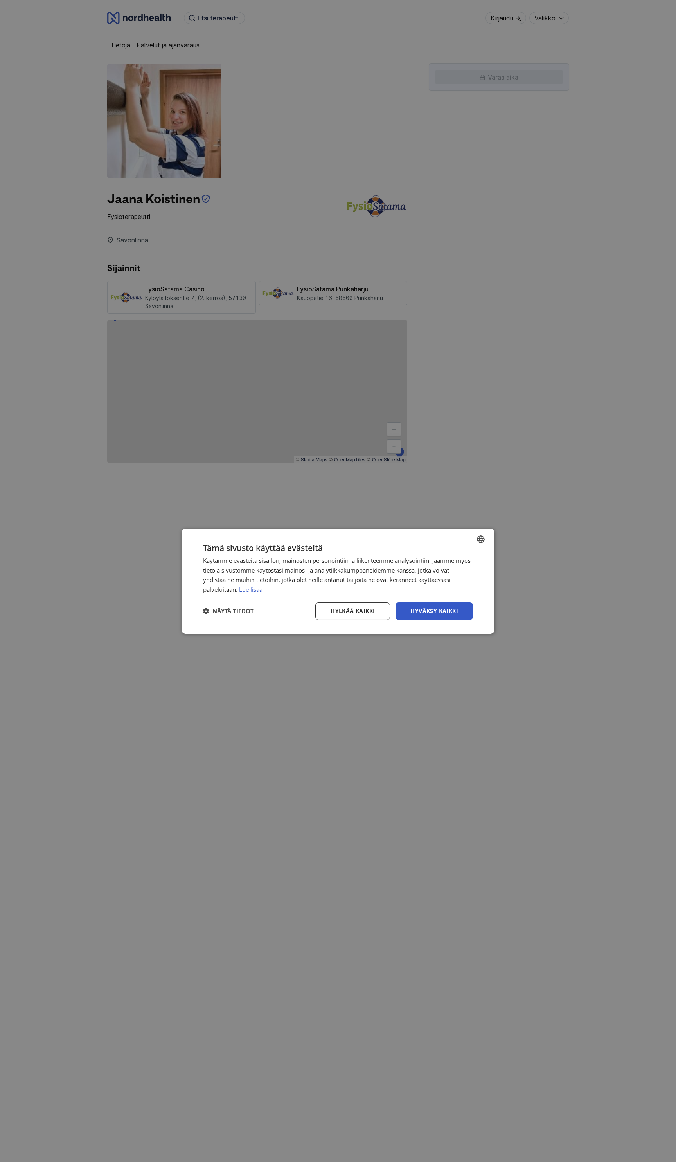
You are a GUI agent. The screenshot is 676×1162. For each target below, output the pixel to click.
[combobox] (481, 539)
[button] (228, 611)
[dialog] (338, 580)
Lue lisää (250, 589)
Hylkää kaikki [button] (353, 610)
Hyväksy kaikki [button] (434, 610)
